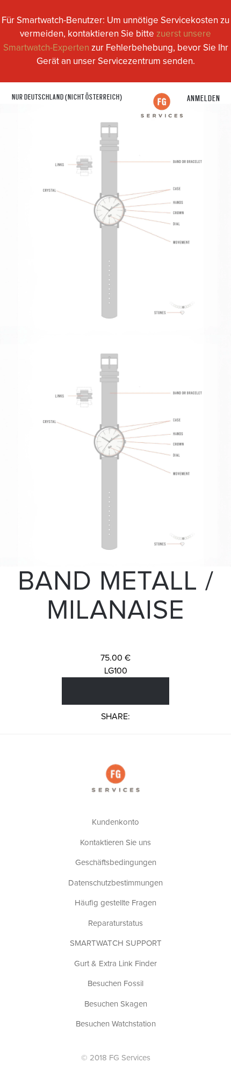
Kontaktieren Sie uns (115, 843)
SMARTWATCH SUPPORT (116, 943)
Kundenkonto (115, 822)
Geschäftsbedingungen (115, 863)
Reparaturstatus (115, 923)
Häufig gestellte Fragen (115, 903)
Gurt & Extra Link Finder (115, 964)
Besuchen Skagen (115, 1004)
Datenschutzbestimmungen (115, 883)
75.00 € (115, 658)
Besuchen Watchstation (116, 1024)
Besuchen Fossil (115, 984)
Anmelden (203, 97)
